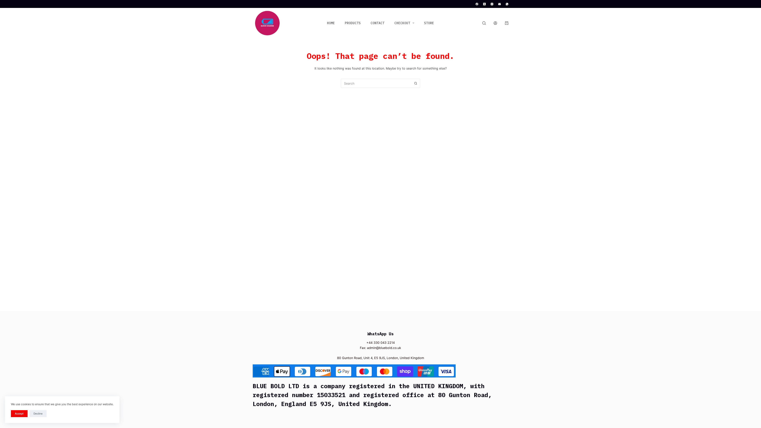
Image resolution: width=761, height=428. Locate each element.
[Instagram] (492, 4)
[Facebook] (477, 4)
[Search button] (415, 83)
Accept (19, 413)
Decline (38, 413)
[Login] (495, 23)
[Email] (499, 4)
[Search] (484, 23)
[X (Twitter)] (484, 4)
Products (353, 23)
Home (331, 23)
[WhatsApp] (507, 4)
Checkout (402, 23)
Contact (377, 23)
